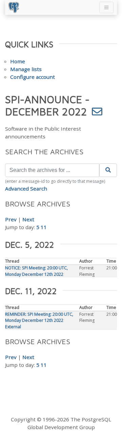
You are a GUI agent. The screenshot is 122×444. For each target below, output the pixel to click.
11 (44, 227)
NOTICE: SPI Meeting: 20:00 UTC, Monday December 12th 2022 (36, 271)
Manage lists (26, 69)
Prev (11, 219)
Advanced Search (26, 188)
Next (28, 219)
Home (17, 61)
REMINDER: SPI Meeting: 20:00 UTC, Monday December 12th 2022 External (39, 320)
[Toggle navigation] (106, 7)
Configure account (32, 76)
